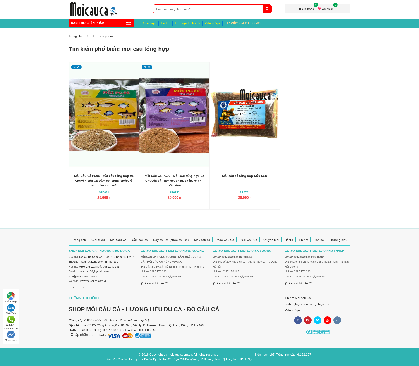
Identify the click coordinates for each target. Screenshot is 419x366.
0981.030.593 (111, 266)
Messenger (11, 340)
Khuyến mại (271, 240)
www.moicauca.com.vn (93, 281)
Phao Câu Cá (225, 240)
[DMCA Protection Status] (318, 332)
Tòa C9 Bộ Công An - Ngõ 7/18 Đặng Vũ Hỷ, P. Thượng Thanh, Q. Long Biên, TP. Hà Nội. (142, 325)
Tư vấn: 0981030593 (243, 23)
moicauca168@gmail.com (92, 271)
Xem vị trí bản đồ (156, 283)
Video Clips (212, 23)
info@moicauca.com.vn (83, 276)
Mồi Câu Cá (118, 240)
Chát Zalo (11, 313)
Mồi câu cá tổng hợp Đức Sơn (244, 176)
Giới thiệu (149, 23)
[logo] (93, 4)
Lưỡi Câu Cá (248, 240)
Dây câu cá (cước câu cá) (171, 240)
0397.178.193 (87, 266)
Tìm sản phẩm (103, 36)
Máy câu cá (202, 240)
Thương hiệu (338, 240)
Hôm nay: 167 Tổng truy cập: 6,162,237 (283, 354)
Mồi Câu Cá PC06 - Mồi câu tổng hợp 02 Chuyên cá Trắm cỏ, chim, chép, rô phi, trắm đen (174, 180)
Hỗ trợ (289, 240)
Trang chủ (76, 36)
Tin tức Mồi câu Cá (298, 298)
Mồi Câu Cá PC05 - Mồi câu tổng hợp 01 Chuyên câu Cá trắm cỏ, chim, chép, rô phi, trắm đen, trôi (104, 180)
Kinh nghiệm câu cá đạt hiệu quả (307, 304)
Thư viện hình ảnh (187, 23)
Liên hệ (319, 240)
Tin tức (165, 23)
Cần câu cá (140, 240)
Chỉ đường (11, 301)
